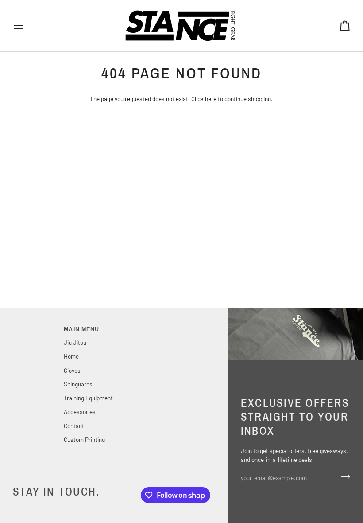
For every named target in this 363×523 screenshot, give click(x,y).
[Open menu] (26, 25)
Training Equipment (88, 398)
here (210, 98)
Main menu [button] (81, 329)
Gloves (72, 370)
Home (71, 356)
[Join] (343, 476)
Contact (74, 425)
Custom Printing (84, 439)
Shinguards (78, 384)
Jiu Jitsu (75, 342)
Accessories (80, 411)
